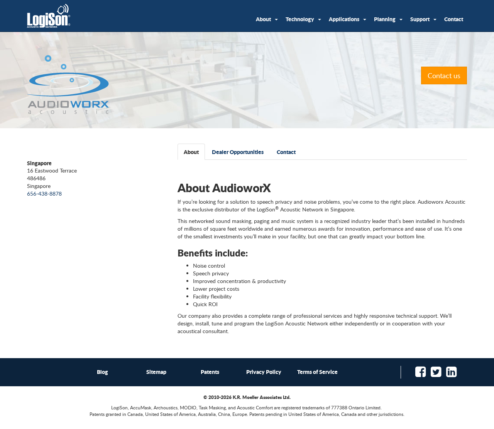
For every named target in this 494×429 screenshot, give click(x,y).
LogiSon (49, 16)
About (191, 152)
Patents (210, 371)
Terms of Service (317, 371)
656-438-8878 (44, 193)
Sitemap (156, 371)
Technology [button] (300, 19)
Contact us (444, 75)
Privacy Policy (263, 371)
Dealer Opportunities (238, 152)
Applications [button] (344, 19)
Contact (453, 19)
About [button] (263, 19)
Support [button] (420, 19)
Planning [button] (385, 19)
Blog (102, 371)
